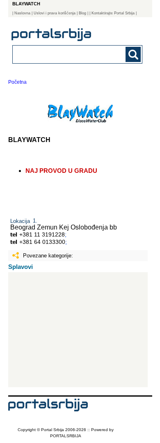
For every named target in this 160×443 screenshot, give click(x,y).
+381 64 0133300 (42, 242)
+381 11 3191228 (42, 234)
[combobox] (65, 54)
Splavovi (20, 266)
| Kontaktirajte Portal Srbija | (113, 13)
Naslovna (22, 13)
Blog (82, 13)
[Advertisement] (78, 329)
